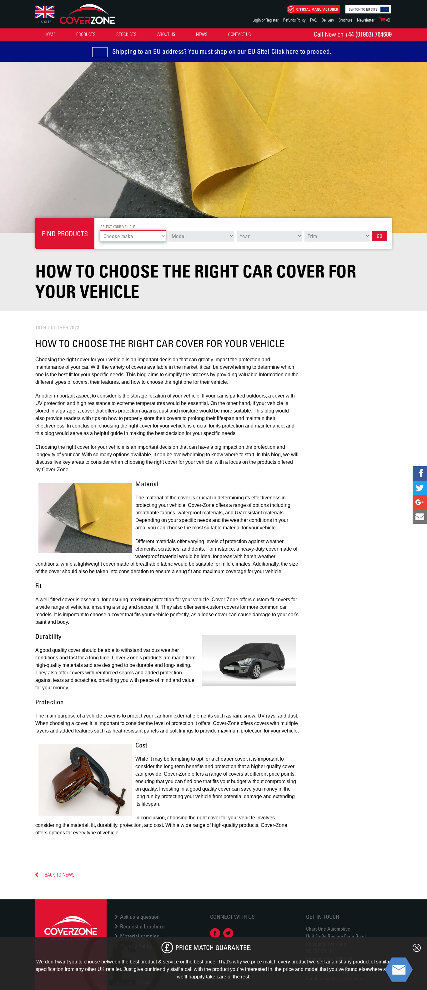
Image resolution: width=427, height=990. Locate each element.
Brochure (345, 19)
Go (379, 236)
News (202, 34)
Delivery (327, 19)
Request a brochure (142, 926)
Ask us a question (140, 916)
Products (86, 34)
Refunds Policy (294, 19)
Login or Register (266, 19)
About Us (166, 34)
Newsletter (365, 19)
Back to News (59, 875)
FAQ (313, 19)
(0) (387, 19)
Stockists (126, 34)
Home (50, 34)
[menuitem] (50, 34)
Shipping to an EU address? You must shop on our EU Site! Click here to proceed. (221, 51)
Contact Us (239, 34)
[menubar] (148, 34)
